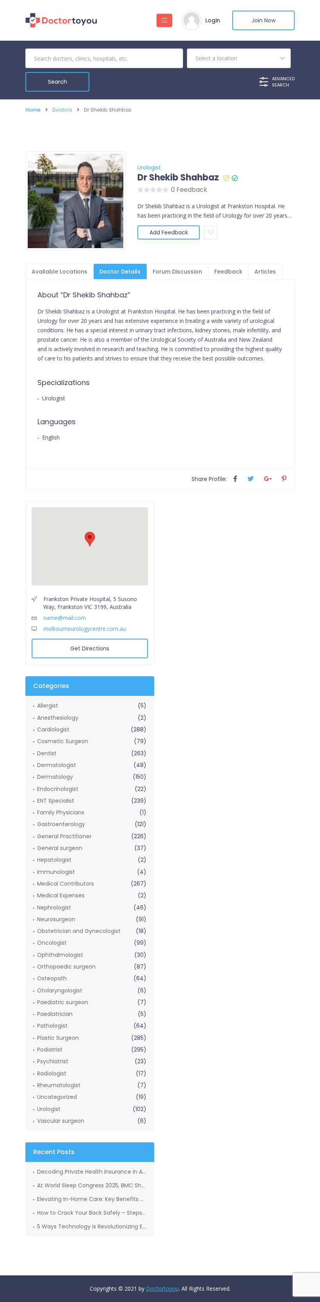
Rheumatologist (58, 1085)
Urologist (149, 167)
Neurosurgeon (56, 919)
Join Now (264, 20)
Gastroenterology (61, 824)
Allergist (47, 706)
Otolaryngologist (59, 990)
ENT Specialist (55, 801)
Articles (265, 272)
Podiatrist (49, 1049)
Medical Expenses (61, 895)
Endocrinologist (57, 789)
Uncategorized (57, 1097)
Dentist (47, 753)
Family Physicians (60, 812)
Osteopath (52, 978)
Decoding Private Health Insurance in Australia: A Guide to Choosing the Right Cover (91, 1172)
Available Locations (59, 272)
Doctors (62, 109)
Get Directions (89, 648)
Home (33, 109)
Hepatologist (54, 860)
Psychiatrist (52, 1061)
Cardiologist (53, 729)
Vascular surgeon (60, 1121)
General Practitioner (64, 836)
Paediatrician (55, 1014)
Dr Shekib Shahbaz (178, 178)
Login (212, 20)
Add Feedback (168, 232)
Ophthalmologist (60, 955)
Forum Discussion (177, 272)
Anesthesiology (57, 718)
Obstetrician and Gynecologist (79, 931)
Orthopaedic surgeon (66, 967)
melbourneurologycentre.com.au (84, 628)
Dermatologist (56, 765)
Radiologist (51, 1073)
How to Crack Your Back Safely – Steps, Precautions (91, 1213)
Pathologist (52, 1026)
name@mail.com (64, 617)
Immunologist (56, 872)
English (51, 437)
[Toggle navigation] (164, 20)
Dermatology (55, 777)
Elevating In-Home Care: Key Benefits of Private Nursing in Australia (91, 1199)
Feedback (228, 272)
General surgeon (59, 848)
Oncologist (52, 943)
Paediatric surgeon (62, 1002)
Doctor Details (120, 272)
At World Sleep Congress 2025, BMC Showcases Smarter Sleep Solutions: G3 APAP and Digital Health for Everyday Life (91, 1185)
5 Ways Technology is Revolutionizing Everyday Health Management (91, 1226)
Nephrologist (54, 907)
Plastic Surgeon (58, 1038)
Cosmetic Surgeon (62, 741)
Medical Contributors (65, 884)
